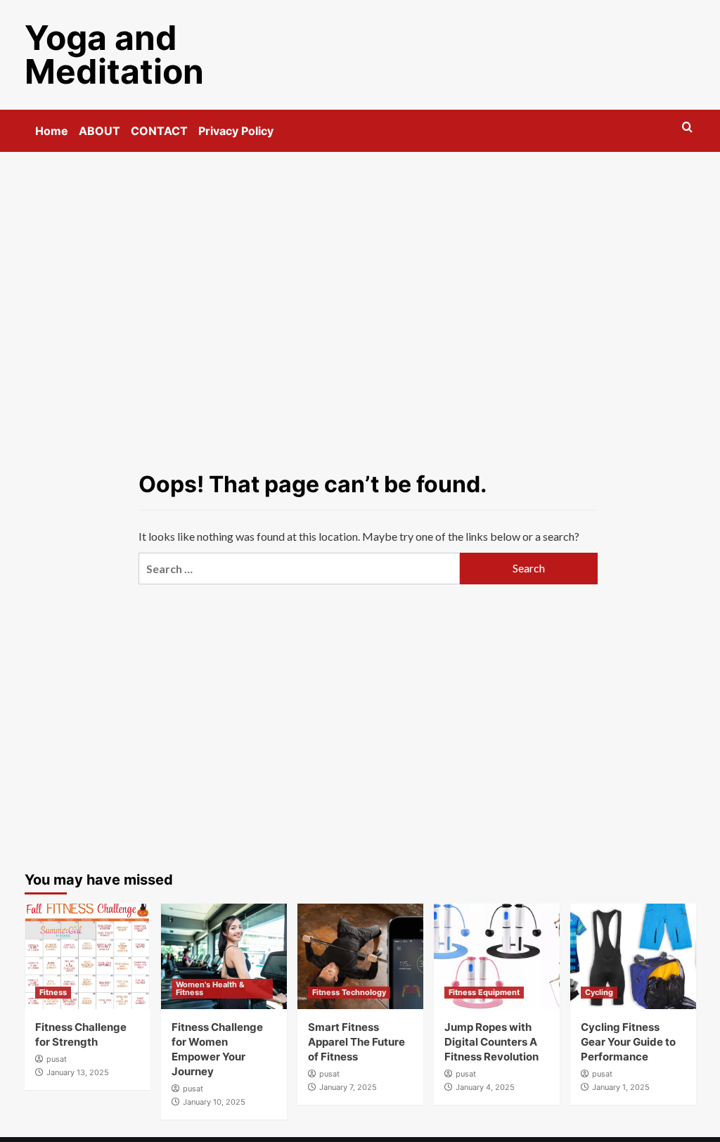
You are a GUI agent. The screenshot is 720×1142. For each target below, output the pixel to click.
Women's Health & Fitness (210, 988)
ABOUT (99, 131)
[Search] (687, 127)
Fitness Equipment (484, 992)
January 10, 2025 (214, 1102)
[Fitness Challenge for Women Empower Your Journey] (224, 956)
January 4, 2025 (485, 1087)
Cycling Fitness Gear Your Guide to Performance (628, 1041)
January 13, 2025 (77, 1072)
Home (51, 131)
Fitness (53, 992)
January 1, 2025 (621, 1087)
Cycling (599, 992)
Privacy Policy (236, 131)
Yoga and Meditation (114, 54)
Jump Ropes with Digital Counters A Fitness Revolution (491, 1041)
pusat (56, 1059)
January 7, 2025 (348, 1087)
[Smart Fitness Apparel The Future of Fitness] (360, 956)
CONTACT (159, 131)
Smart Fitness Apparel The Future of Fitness (356, 1041)
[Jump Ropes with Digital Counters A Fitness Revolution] (497, 956)
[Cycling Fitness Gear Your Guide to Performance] (633, 956)
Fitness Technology (349, 992)
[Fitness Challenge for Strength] (87, 956)
